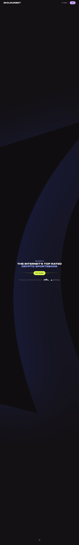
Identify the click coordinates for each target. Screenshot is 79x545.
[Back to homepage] (12, 3)
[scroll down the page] (39, 540)
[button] (65, 2)
